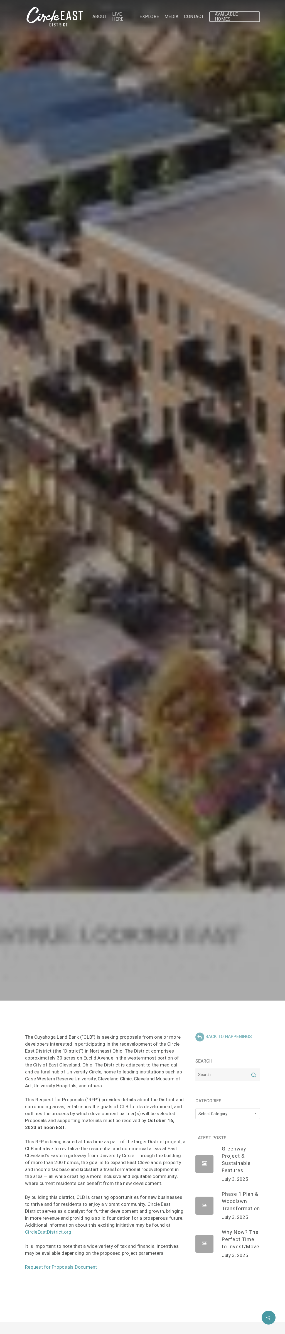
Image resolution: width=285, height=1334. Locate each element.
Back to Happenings (228, 1036)
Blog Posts (124, 543)
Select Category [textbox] (213, 1114)
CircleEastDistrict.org (48, 1232)
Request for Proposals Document (61, 1267)
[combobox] (227, 1113)
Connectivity (159, 543)
